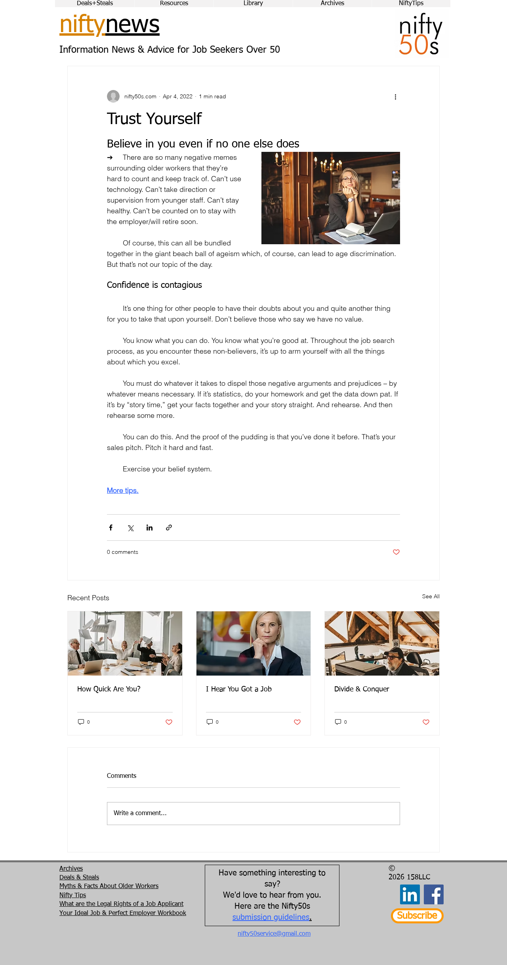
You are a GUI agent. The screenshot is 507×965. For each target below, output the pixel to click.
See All (431, 596)
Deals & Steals (79, 878)
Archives (71, 869)
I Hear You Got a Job (239, 689)
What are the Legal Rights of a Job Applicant (121, 904)
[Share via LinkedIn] (149, 527)
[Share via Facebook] (110, 527)
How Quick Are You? (109, 689)
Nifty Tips (72, 895)
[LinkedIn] (410, 894)
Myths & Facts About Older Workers (108, 886)
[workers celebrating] (125, 643)
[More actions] (395, 96)
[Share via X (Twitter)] (130, 527)
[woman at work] (253, 643)
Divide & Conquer (361, 689)
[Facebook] (434, 894)
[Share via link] (169, 527)
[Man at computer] (382, 643)
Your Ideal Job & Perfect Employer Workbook (122, 913)
